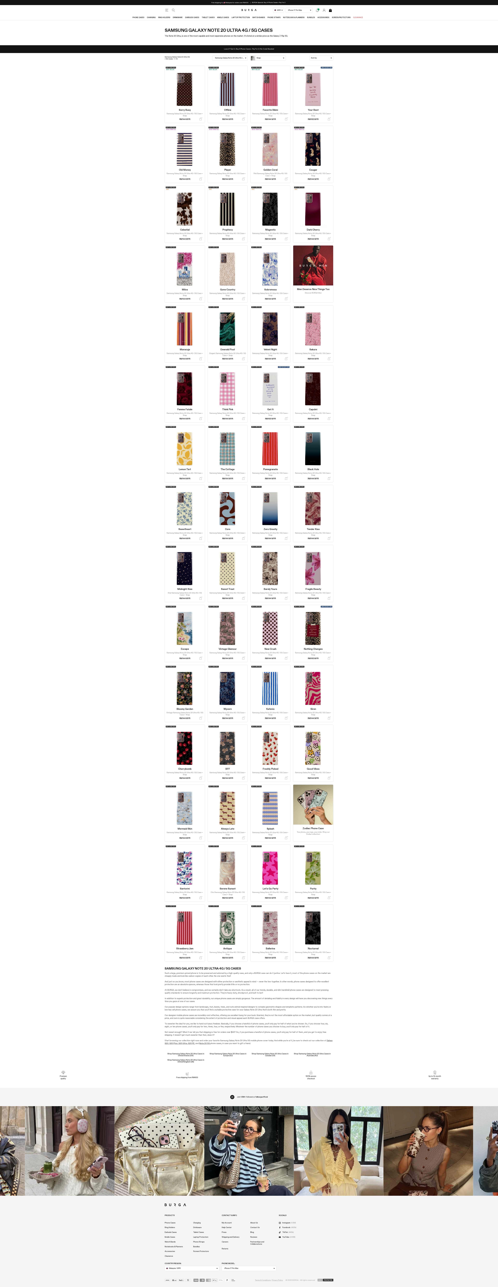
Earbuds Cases (192, 17)
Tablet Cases (208, 17)
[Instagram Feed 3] (428, 1151)
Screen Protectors (341, 17)
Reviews (253, 1237)
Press (224, 1232)
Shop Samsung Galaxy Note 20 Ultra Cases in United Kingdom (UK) (185, 1061)
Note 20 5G (204, 1043)
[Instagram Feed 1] (249, 1151)
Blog (252, 1232)
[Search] (173, 10)
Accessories (323, 17)
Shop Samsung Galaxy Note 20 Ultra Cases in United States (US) (185, 1055)
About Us (254, 1223)
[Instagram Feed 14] (159, 1151)
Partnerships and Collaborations (257, 1243)
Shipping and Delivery (230, 1237)
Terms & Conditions (263, 1280)
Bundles (311, 17)
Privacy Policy (277, 1280)
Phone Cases (138, 17)
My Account (227, 1223)
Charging (151, 17)
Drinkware (178, 17)
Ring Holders (164, 17)
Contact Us (255, 1227)
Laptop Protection (241, 17)
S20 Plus (173, 1043)
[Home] (249, 10)
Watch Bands (258, 17)
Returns (225, 1249)
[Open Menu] (167, 10)
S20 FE (191, 1043)
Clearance (358, 17)
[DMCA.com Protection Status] (325, 1280)
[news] (317, 10)
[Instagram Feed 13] (70, 1151)
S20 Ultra (182, 1043)
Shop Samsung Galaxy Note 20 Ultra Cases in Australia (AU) (312, 1055)
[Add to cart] (200, 119)
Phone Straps (274, 17)
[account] (324, 10)
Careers (225, 1242)
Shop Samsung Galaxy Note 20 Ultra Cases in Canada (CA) (270, 1055)
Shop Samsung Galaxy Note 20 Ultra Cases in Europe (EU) (228, 1055)
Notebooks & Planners (294, 17)
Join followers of (252, 1097)
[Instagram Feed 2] (338, 1151)
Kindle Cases (223, 17)
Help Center (227, 1227)
